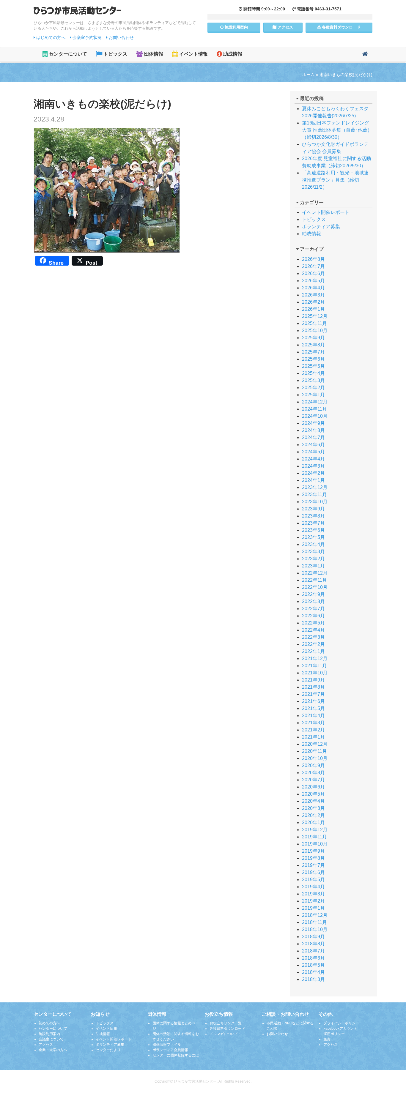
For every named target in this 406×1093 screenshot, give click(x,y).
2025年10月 (315, 330)
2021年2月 (313, 729)
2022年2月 (313, 644)
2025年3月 (313, 380)
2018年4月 (313, 972)
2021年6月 (313, 701)
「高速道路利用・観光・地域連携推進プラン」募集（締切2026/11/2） (335, 180)
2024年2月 (313, 473)
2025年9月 (313, 337)
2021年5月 (313, 708)
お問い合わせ (121, 37)
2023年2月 (313, 558)
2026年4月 (313, 287)
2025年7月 (313, 351)
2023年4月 (313, 544)
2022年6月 (313, 615)
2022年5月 (313, 622)
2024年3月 (313, 466)
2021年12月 (315, 658)
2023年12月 (315, 487)
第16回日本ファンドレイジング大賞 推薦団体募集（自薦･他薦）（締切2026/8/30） (337, 130)
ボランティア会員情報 (170, 1050)
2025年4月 (313, 373)
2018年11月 (314, 922)
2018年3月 (313, 979)
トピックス (114, 53)
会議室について (51, 1039)
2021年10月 (315, 672)
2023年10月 (315, 501)
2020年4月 (313, 801)
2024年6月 (313, 444)
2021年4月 (313, 715)
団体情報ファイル (166, 1044)
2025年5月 (313, 366)
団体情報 (153, 53)
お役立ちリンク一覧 (226, 1023)
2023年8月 (313, 515)
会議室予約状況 (86, 37)
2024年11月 (314, 408)
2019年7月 (313, 865)
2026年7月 (313, 266)
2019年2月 (313, 900)
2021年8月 (313, 687)
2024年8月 (313, 430)
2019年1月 (313, 908)
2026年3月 (313, 294)
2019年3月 (313, 893)
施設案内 (236, 27)
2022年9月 (313, 594)
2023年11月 (314, 494)
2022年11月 (314, 580)
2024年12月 (315, 401)
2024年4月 (313, 458)
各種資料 (341, 27)
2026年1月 (313, 309)
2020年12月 (315, 744)
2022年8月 (313, 601)
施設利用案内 (49, 1034)
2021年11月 (314, 665)
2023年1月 (313, 565)
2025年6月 (313, 359)
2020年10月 (315, 758)
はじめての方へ (50, 37)
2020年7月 (313, 779)
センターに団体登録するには (175, 1055)
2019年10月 (315, 843)
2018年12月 (315, 915)
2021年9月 (313, 679)
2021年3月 (313, 722)
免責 (327, 1039)
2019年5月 (313, 879)
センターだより (108, 1050)
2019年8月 (313, 858)
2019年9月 (313, 851)
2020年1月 (313, 822)
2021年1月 (313, 736)
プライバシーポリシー (341, 1023)
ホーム (308, 74)
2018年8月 (313, 943)
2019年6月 (313, 872)
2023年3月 (313, 551)
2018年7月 (313, 950)
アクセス (284, 27)
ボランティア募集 (321, 226)
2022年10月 (315, 587)
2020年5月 (313, 794)
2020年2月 (313, 815)
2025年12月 (315, 316)
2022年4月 (313, 630)
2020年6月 (313, 786)
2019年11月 (314, 836)
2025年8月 (313, 344)
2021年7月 (313, 694)
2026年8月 (313, 259)
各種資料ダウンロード (227, 1028)
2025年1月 (313, 394)
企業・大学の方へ (53, 1050)
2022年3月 (313, 637)
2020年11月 (314, 751)
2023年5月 (313, 537)
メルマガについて (224, 1034)
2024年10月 (315, 416)
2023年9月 (313, 508)
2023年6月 (313, 530)
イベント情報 (193, 53)
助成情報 (232, 53)
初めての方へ (49, 1023)
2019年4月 (313, 886)
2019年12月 (315, 829)
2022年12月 (315, 572)
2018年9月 (313, 936)
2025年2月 (313, 387)
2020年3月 (313, 808)
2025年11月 (314, 323)
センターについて (67, 53)
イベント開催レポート (326, 212)
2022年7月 (313, 608)
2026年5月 (313, 280)
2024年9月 (313, 423)
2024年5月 (313, 451)
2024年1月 (313, 480)
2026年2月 (313, 302)
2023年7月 (313, 523)
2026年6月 (313, 273)
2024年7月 (313, 437)
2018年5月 (313, 965)
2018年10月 (315, 929)
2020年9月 (313, 765)
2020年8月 (313, 772)
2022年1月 (313, 651)
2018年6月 (313, 957)
